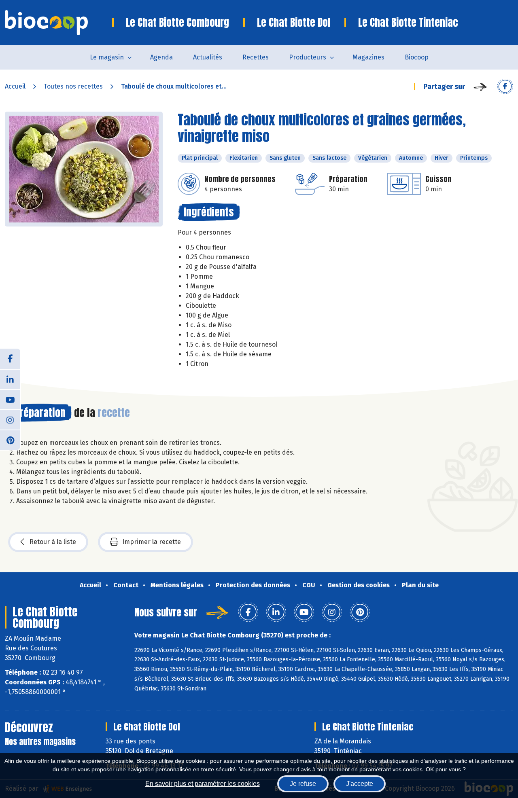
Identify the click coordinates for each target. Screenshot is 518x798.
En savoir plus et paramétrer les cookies (202, 783)
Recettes (255, 57)
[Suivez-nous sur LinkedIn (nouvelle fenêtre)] (10, 379)
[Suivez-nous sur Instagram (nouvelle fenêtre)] (10, 419)
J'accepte (359, 783)
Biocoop (417, 57)
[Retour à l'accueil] (58, 22)
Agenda (161, 57)
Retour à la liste (53, 542)
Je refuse (303, 783)
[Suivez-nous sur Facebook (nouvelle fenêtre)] (10, 359)
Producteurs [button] (307, 57)
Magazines (368, 57)
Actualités (207, 57)
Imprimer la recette (151, 542)
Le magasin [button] (107, 57)
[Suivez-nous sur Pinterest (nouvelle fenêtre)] (10, 440)
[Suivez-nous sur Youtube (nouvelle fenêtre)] (10, 399)
